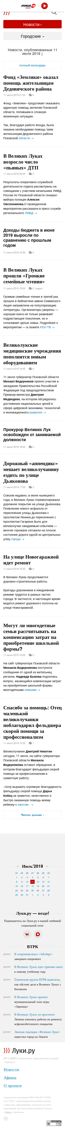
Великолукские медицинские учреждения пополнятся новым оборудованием (32, 353)
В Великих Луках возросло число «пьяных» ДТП (22, 161)
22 (16, 890)
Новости (31, 24)
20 (43, 886)
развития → (38, 412)
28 (38, 873)
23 (22, 890)
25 (22, 873)
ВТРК (32, 946)
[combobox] (32, 36)
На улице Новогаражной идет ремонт (31, 559)
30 (48, 873)
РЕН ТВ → (47, 327)
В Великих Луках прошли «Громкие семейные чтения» (24, 275)
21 (48, 886)
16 (22, 886)
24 (16, 873)
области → (26, 138)
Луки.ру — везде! (32, 913)
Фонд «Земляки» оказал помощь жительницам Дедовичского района (30, 82)
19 (38, 886)
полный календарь (32, 65)
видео (39, 288)
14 (48, 881)
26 (27, 873)
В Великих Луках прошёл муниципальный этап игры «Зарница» (31, 1001)
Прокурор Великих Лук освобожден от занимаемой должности (32, 434)
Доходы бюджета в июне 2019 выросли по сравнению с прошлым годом (29, 237)
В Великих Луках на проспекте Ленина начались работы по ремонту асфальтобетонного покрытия (38, 1019)
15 (16, 886)
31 (27, 894)
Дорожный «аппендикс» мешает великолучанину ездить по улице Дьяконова (31, 472)
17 (27, 886)
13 (43, 881)
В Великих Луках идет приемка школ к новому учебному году (38, 969)
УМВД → (31, 213)
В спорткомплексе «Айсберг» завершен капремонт (33, 956)
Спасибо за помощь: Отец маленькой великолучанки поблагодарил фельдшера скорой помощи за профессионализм (32, 722)
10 (27, 881)
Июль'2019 (32, 866)
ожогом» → (25, 804)
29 (43, 873)
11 (32, 881)
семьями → (32, 689)
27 (32, 873)
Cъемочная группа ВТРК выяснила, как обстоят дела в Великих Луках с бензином (37, 984)
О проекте (13, 1085)
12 (38, 881)
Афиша (10, 1077)
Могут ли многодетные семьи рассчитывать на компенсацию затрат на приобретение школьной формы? (31, 636)
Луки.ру (8, 1112)
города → (17, 539)
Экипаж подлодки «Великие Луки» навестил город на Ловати (37, 1034)
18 (32, 886)
